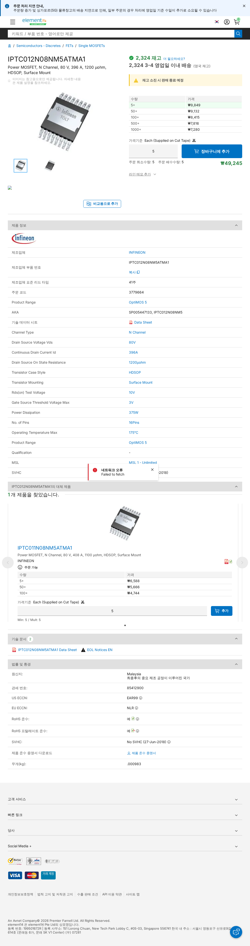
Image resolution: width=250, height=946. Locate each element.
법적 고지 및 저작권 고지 (55, 894)
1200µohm (137, 362)
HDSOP (135, 372)
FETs (69, 45)
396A (133, 352)
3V (131, 402)
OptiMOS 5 (138, 302)
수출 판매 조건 (87, 894)
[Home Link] (44, 22)
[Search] (238, 34)
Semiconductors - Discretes (38, 45)
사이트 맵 (133, 894)
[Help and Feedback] (236, 932)
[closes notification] (244, 6)
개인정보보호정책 (20, 894)
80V (132, 342)
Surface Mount (141, 382)
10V (132, 392)
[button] (13, 22)
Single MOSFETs (91, 45)
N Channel (137, 332)
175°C (133, 432)
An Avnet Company (22, 921)
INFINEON (137, 252)
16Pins (134, 422)
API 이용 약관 (112, 894)
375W (133, 412)
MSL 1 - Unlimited (143, 462)
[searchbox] (121, 34)
